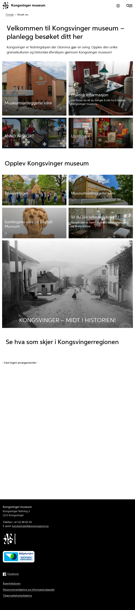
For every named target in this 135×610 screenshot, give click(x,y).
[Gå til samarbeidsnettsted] (67, 540)
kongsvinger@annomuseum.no (30, 526)
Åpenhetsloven (12, 583)
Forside (10, 14)
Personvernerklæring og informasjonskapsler (29, 589)
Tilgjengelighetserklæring (17, 595)
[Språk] (118, 6)
